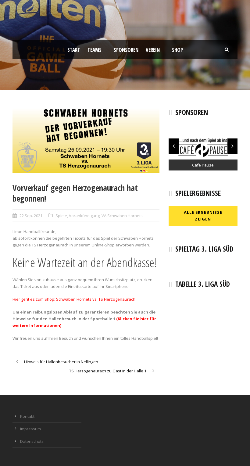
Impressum (30, 429)
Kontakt (27, 416)
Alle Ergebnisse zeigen (203, 216)
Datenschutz (32, 441)
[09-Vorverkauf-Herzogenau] (85, 140)
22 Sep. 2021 (31, 215)
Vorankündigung (84, 215)
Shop (177, 49)
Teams (95, 49)
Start (73, 49)
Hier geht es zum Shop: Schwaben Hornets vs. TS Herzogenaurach (73, 299)
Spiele (61, 215)
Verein (153, 49)
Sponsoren (126, 49)
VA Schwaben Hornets (122, 215)
